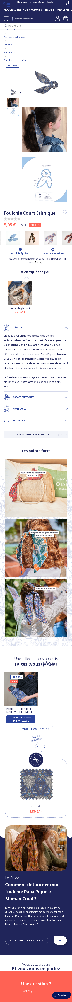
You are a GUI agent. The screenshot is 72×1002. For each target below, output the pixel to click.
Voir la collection (35, 729)
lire (60, 940)
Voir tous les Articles (27, 940)
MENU (6, 20)
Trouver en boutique (52, 253)
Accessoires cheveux (14, 36)
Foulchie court (11, 52)
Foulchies (8, 44)
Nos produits (10, 29)
